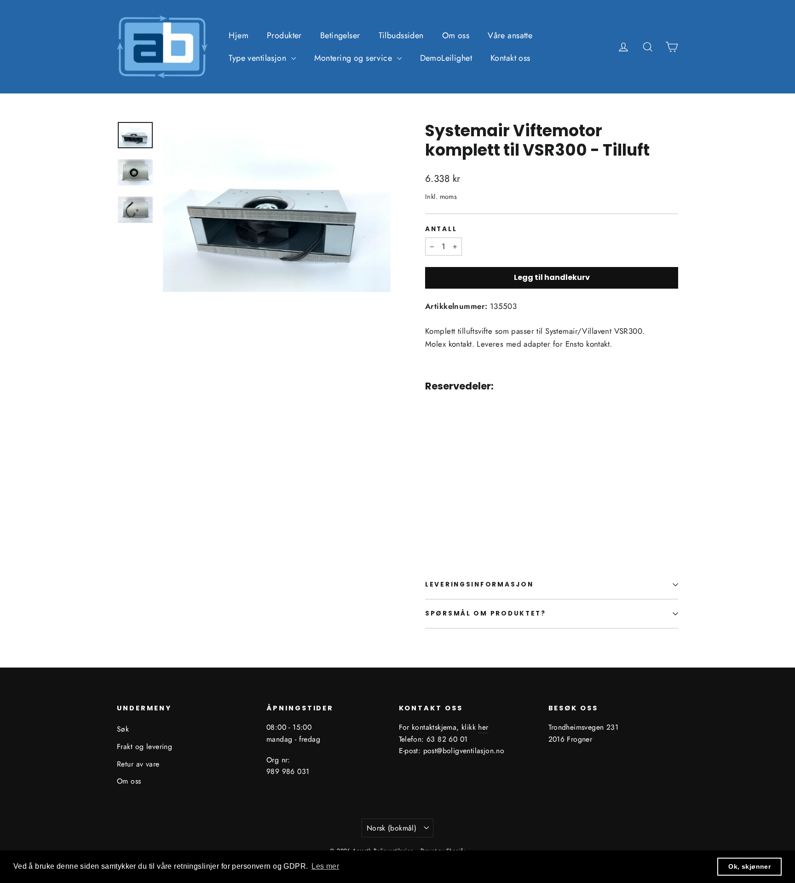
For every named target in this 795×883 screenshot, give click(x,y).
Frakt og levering (144, 746)
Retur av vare (138, 764)
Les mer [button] (325, 866)
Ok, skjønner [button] (749, 866)
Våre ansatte (510, 35)
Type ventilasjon (258, 58)
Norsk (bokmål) (392, 828)
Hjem (238, 35)
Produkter (284, 35)
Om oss (456, 35)
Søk (123, 729)
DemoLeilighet (446, 58)
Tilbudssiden (401, 35)
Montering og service (354, 58)
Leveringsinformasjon (479, 584)
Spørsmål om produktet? (485, 613)
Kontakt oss (510, 58)
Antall (441, 229)
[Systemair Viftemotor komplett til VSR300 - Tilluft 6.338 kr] (446, 465)
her (483, 727)
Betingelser (340, 35)
